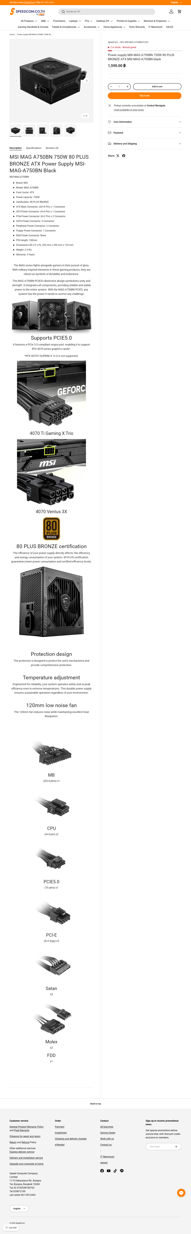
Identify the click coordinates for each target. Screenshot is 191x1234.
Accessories (90, 27)
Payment (59, 1126)
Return (13, 1142)
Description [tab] (16, 148)
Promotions (59, 21)
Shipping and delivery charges (71, 1138)
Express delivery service (22, 1151)
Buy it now (145, 95)
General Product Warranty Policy (27, 1126)
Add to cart (157, 86)
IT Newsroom (155, 27)
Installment (61, 1132)
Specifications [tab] (33, 148)
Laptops (73, 21)
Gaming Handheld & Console (33, 27)
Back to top (95, 1104)
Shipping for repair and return (25, 1136)
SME (43, 21)
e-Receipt (59, 1144)
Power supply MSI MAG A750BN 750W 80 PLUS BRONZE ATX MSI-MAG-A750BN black (35, 34)
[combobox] (106, 11)
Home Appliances (113, 27)
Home (12, 34)
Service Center (107, 1132)
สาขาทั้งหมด (15, 2)
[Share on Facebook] (124, 156)
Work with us (107, 1138)
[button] (179, 11)
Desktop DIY (102, 21)
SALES (169, 27)
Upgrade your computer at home (26, 1163)
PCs (87, 21)
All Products (27, 21)
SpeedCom (113, 42)
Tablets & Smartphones (64, 27)
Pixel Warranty (21, 1130)
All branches (106, 1126)
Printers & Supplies (127, 21)
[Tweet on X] (118, 156)
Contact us (106, 1144)
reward (103, 1162)
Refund (25, 1142)
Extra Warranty (137, 27)
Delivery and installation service (26, 1157)
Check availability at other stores (129, 109)
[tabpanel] (51, 617)
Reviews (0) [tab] (52, 148)
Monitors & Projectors (155, 21)
